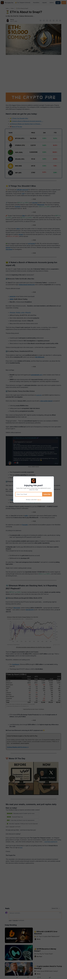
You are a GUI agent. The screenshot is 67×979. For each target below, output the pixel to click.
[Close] (52, 477)
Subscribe (46, 494)
